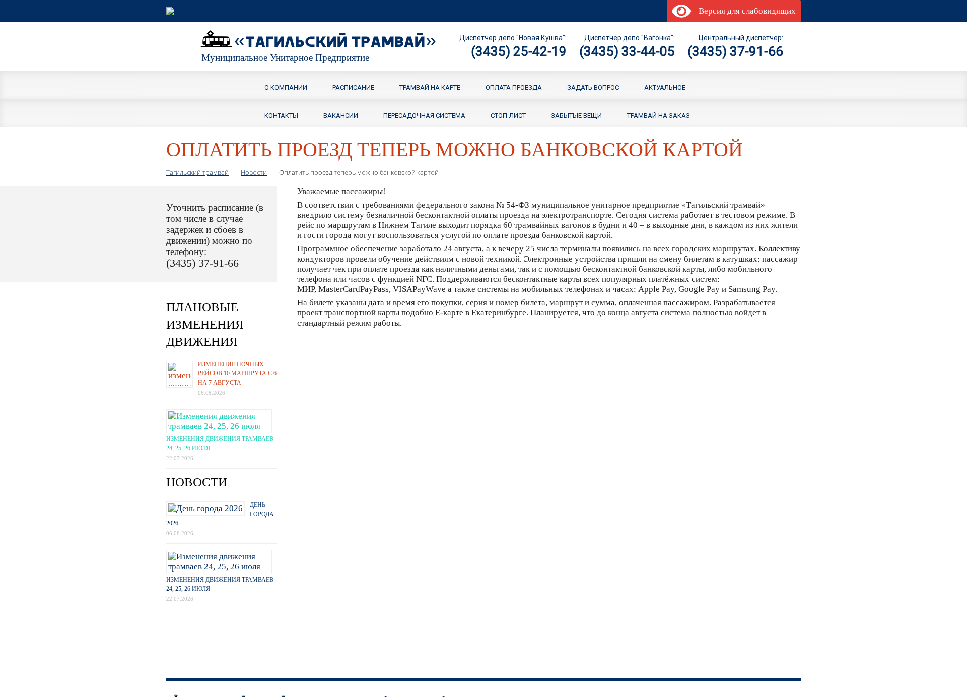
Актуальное (664, 87)
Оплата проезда (514, 87)
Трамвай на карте (429, 87)
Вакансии (340, 115)
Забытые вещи (576, 115)
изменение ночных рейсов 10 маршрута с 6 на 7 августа (237, 373)
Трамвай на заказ (658, 115)
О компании (285, 87)
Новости (254, 172)
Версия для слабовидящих (745, 11)
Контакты (281, 115)
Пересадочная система (424, 115)
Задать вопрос (593, 87)
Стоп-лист (508, 115)
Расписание (353, 87)
